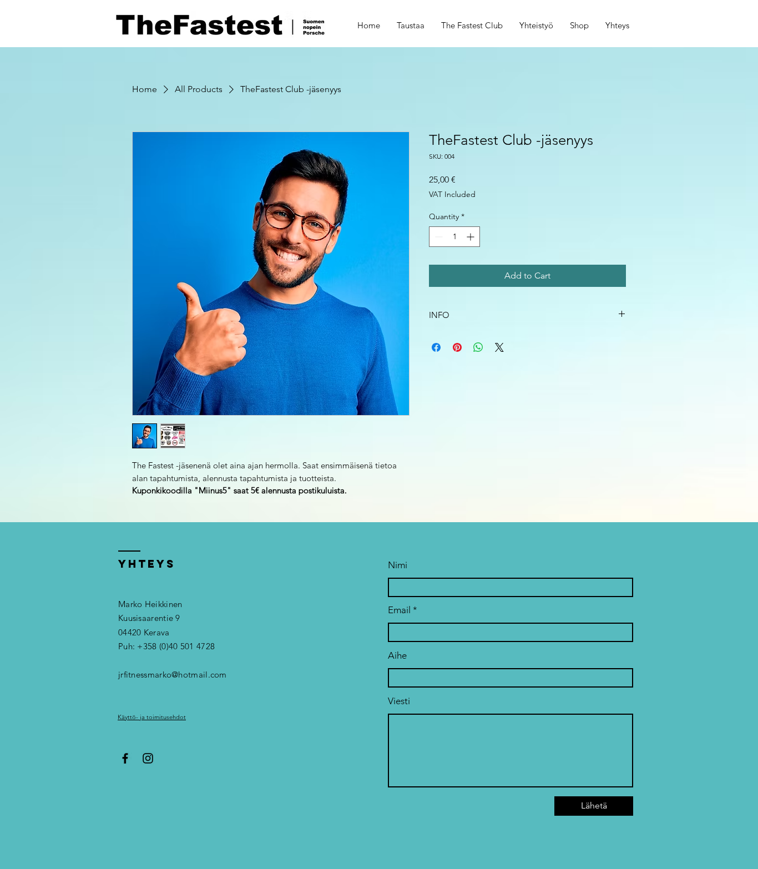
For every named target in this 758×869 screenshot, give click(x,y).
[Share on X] (499, 347)
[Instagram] (148, 758)
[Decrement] (437, 236)
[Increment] (471, 236)
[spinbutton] (454, 236)
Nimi (397, 565)
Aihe (397, 655)
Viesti (399, 701)
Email (399, 610)
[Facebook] (125, 758)
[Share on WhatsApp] (478, 347)
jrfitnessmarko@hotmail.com (172, 674)
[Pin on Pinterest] (457, 347)
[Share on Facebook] (436, 347)
